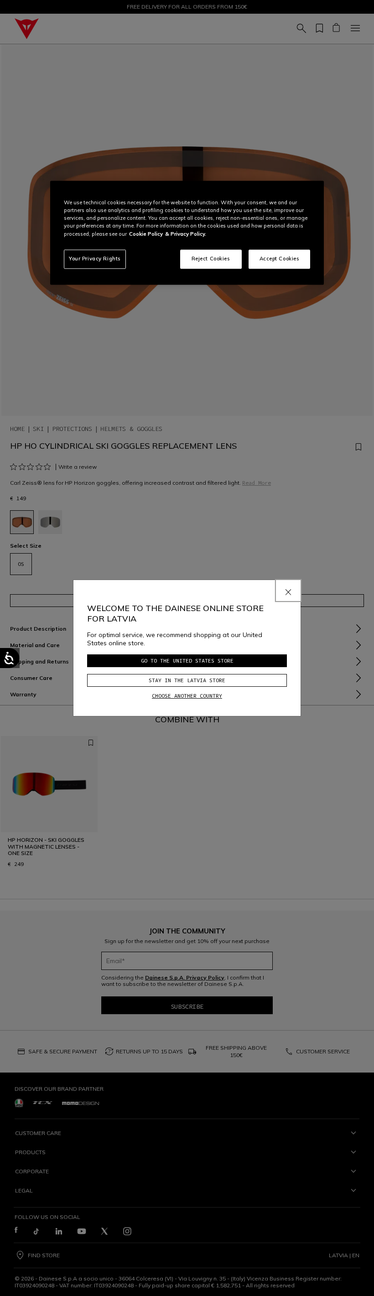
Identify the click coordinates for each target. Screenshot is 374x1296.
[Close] (288, 590)
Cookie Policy (146, 234)
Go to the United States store (187, 660)
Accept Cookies (280, 258)
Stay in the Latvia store (187, 680)
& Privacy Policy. (185, 234)
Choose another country (187, 695)
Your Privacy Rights (95, 258)
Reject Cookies (211, 258)
